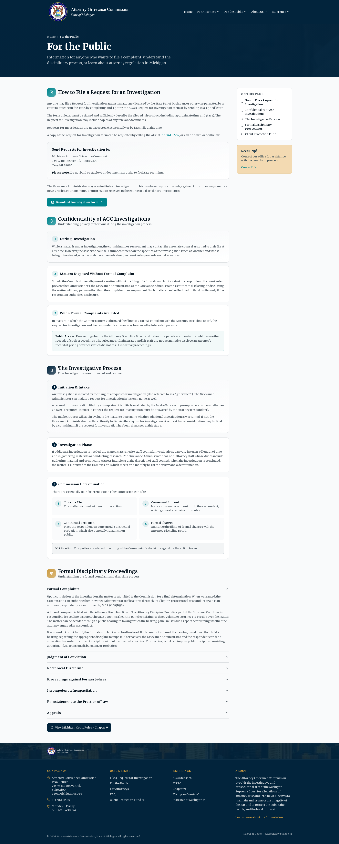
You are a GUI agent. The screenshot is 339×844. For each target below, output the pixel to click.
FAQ (113, 794)
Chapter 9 (179, 789)
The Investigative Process (262, 119)
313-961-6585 (170, 135)
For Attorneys (206, 12)
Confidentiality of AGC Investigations (260, 112)
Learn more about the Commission (259, 817)
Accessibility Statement (278, 833)
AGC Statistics (182, 778)
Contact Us (248, 167)
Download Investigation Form (77, 202)
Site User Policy (252, 833)
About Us (257, 12)
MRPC (177, 783)
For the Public (233, 12)
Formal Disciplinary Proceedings (258, 126)
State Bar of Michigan (187, 800)
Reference (279, 12)
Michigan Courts (185, 794)
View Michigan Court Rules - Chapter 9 (79, 728)
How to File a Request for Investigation (262, 102)
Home (188, 12)
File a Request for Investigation (131, 778)
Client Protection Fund (260, 134)
